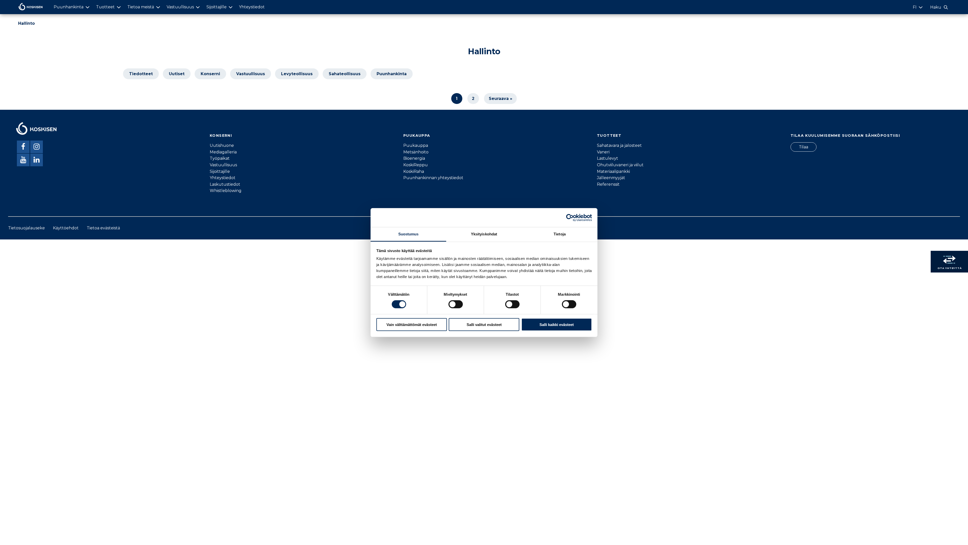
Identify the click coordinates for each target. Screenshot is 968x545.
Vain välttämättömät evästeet (411, 324)
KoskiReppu (415, 164)
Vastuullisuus (180, 7)
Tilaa (803, 147)
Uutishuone (222, 145)
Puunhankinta (68, 7)
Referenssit (608, 184)
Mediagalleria (223, 152)
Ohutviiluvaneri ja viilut (620, 164)
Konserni (210, 73)
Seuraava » (500, 98)
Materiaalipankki (613, 171)
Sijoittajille (216, 7)
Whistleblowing (225, 190)
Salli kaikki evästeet (556, 324)
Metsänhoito (416, 152)
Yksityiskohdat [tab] (484, 234)
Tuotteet (105, 7)
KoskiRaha (413, 171)
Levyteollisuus (297, 73)
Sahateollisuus (344, 73)
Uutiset (177, 73)
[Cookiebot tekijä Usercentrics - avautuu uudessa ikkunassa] (570, 217)
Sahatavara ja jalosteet (619, 145)
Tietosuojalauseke (26, 228)
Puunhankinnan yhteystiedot (433, 177)
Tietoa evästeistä (103, 228)
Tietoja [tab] (560, 234)
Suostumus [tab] (408, 234)
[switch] (455, 304)
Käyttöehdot (66, 228)
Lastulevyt (607, 158)
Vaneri (603, 152)
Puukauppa (415, 145)
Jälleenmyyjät (611, 177)
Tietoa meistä (140, 7)
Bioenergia (414, 158)
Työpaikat (220, 158)
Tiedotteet (141, 73)
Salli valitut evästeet (484, 324)
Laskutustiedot (225, 184)
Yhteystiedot (252, 7)
